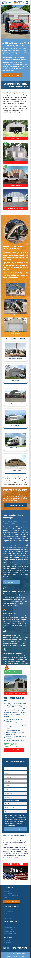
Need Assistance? (18, 1)
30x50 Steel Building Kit (15, 162)
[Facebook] (4, 948)
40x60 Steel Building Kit (15, 185)
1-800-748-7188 (18, 3)
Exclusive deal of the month (15, 693)
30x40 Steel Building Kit (15, 138)
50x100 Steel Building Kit (15, 208)
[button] (27, 2)
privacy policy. (12, 825)
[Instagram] (8, 948)
